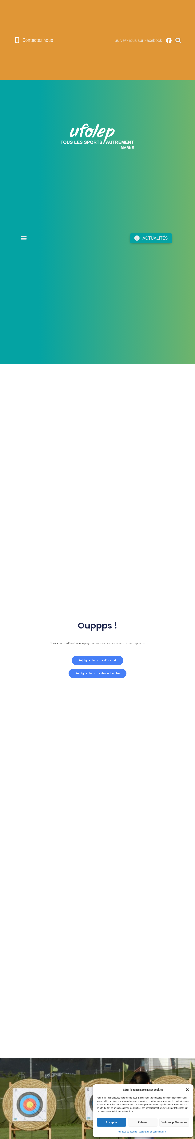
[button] (187, 1090)
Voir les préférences (174, 1122)
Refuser (143, 1122)
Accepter (111, 1122)
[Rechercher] (178, 40)
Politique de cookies (127, 1131)
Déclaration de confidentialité (152, 1131)
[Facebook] (169, 41)
